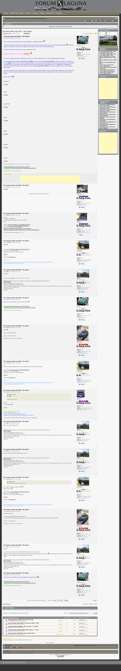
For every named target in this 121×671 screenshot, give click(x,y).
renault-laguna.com (10, 662)
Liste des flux (20, 647)
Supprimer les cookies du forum (89, 645)
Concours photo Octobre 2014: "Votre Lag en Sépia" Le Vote (23, 623)
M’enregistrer (108, 20)
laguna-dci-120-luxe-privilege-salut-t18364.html (19, 249)
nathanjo (78, 221)
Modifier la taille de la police (116, 18)
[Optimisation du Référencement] (60, 656)
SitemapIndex (7, 647)
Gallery (102, 20)
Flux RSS (14, 647)
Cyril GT (7, 38)
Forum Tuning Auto (15, 652)
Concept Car (14, 13)
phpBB (56, 654)
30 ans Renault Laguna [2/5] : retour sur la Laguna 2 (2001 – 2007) (107, 52)
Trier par (52, 600)
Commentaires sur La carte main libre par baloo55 (107, 112)
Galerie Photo (49, 13)
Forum (42, 13)
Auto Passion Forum (7, 652)
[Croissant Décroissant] (63, 600)
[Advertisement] (50, 179)
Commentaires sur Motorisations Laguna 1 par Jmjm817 (107, 105)
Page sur (91, 33)
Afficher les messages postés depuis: (35, 600)
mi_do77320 (8, 242)
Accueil (6, 13)
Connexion (115, 20)
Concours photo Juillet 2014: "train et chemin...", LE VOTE (23, 626)
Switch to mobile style (50, 642)
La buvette (14, 18)
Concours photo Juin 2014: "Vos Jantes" (17, 31)
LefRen (7, 271)
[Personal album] (80, 58)
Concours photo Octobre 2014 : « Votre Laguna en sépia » (106, 73)
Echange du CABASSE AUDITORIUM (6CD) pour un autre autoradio (17, 228)
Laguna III (35, 13)
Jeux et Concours (22, 18)
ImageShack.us (12, 257)
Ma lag (20, 227)
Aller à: (65, 613)
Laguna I (21, 13)
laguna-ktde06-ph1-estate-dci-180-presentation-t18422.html (23, 168)
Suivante (94, 600)
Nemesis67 (8, 186)
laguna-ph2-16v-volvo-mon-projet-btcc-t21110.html (19, 166)
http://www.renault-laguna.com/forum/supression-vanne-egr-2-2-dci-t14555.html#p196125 (21, 229)
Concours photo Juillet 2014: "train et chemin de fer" (21, 633)
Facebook (59, 13)
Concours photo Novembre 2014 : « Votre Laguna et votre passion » (107, 70)
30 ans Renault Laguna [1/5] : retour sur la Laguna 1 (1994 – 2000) (107, 54)
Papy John (79, 398)
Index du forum (8, 18)
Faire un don (88, 20)
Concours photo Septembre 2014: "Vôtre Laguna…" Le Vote (23, 629)
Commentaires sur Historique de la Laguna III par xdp (107, 122)
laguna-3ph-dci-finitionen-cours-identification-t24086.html (19, 224)
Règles (98, 20)
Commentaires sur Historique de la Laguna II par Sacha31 (107, 107)
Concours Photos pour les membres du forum (36, 18)
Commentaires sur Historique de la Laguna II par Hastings (107, 110)
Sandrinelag (8, 327)
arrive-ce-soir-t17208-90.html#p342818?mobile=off (18, 226)
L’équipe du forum (78, 645)
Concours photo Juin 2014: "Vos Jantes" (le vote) (20, 619)
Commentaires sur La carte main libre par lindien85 (107, 127)
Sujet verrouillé (6, 32)
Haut (96, 171)
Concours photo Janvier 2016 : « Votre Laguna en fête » (106, 65)
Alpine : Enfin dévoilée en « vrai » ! (107, 56)
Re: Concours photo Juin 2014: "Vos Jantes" (16, 185)
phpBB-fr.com (63, 655)
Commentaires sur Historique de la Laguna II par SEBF (107, 115)
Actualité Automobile (29, 652)
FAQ (94, 20)
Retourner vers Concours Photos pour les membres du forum (16, 613)
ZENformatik (22, 652)
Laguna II (28, 13)
